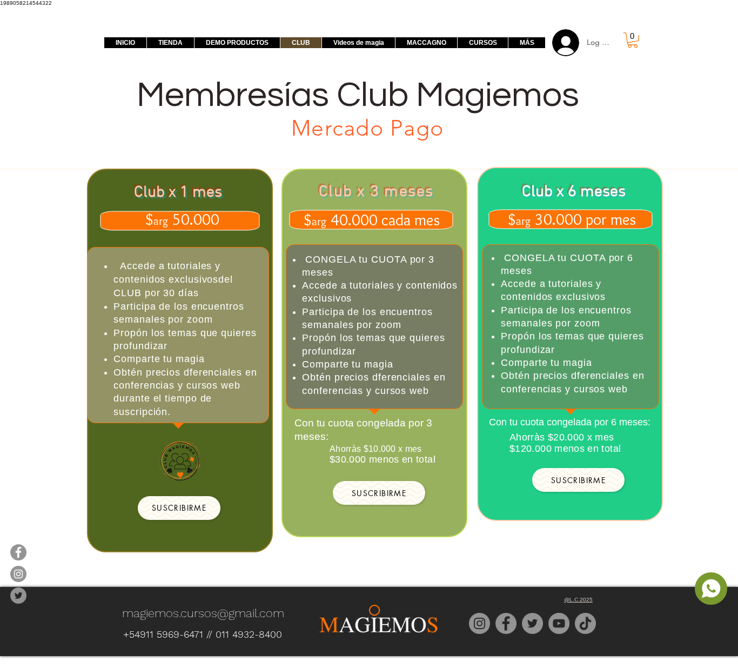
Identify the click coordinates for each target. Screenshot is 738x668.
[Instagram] (479, 623)
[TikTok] (585, 623)
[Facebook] (505, 623)
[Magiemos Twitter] (18, 595)
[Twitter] (532, 623)
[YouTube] (558, 623)
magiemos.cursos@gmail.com (203, 613)
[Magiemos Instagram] (18, 574)
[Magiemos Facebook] (18, 552)
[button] (632, 40)
